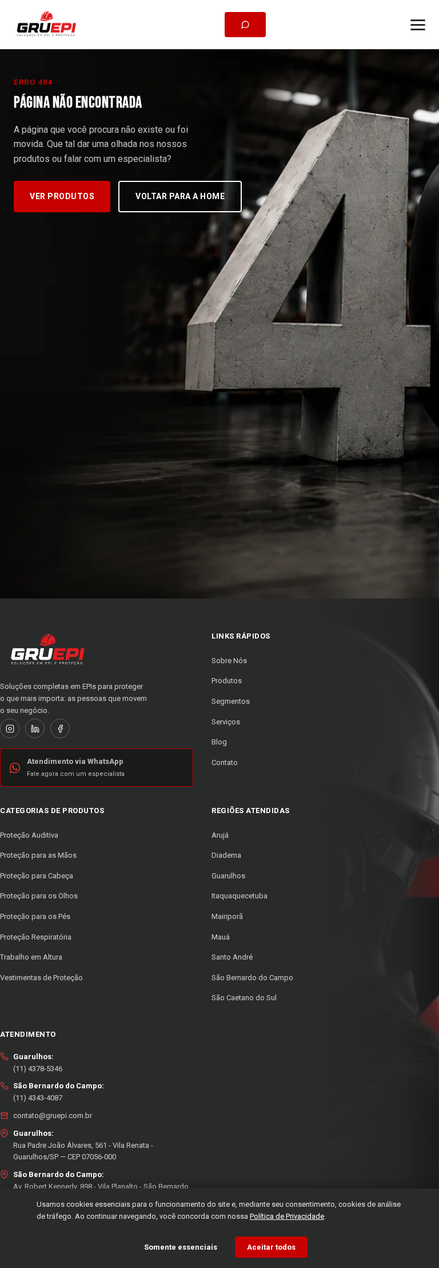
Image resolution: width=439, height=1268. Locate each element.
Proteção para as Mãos (38, 855)
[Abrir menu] (417, 24)
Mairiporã (227, 916)
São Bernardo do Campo (252, 977)
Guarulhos (228, 875)
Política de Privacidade (287, 1216)
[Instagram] (9, 728)
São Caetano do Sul (244, 997)
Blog (219, 742)
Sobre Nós (229, 660)
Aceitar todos (271, 1247)
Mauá (220, 937)
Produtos (226, 680)
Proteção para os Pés (35, 916)
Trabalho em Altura (31, 957)
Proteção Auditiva (29, 835)
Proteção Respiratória (35, 937)
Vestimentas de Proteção (41, 977)
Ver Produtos (62, 196)
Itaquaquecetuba (239, 895)
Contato (224, 762)
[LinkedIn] (35, 728)
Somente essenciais (180, 1247)
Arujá (220, 835)
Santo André (232, 957)
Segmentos (230, 701)
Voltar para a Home (180, 196)
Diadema (226, 855)
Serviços (225, 722)
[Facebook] (60, 728)
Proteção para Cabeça (36, 875)
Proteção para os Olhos (39, 895)
